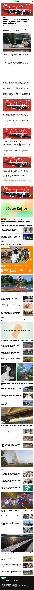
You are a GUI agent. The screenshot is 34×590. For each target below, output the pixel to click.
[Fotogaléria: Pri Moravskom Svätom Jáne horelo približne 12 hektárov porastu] (28, 438)
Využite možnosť (6, 584)
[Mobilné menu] (1, 1)
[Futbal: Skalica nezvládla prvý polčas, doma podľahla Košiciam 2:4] (28, 488)
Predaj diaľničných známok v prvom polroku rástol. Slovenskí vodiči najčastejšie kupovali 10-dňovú (16, 553)
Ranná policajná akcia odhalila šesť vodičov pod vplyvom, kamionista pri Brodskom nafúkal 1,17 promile (11, 403)
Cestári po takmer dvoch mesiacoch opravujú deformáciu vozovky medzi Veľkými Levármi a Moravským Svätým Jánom (11, 352)
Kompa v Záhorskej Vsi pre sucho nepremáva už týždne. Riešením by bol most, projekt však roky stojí (11, 572)
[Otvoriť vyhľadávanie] (32, 1)
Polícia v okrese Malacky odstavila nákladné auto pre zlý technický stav (17, 426)
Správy (4, 17)
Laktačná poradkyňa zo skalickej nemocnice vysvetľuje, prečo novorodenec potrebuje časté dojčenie (11, 306)
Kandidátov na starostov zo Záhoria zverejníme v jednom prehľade (17, 340)
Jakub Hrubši (11, 31)
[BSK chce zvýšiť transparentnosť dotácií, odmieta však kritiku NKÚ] (28, 516)
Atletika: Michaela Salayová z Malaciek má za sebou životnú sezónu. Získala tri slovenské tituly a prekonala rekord (15, 293)
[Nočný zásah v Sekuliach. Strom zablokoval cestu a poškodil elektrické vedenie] (28, 237)
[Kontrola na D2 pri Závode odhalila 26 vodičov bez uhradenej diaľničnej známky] (28, 389)
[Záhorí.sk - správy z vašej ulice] (17, 1)
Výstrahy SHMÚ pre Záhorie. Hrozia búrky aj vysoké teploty (12, 244)
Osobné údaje (15, 584)
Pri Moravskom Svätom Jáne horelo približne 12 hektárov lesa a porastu (16, 468)
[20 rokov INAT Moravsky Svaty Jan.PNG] (17, 9)
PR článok (2, 223)
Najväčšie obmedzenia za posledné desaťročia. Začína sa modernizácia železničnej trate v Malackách (11, 523)
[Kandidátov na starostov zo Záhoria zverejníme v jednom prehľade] (17, 330)
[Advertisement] (17, 73)
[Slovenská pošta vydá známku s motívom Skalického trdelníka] (28, 299)
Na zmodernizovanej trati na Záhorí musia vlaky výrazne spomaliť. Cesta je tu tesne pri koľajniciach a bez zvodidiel (11, 345)
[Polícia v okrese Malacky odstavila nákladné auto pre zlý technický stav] (17, 415)
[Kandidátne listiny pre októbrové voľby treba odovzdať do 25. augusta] (28, 431)
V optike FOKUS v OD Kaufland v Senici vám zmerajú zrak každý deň (16, 225)
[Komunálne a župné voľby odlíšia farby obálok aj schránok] (28, 396)
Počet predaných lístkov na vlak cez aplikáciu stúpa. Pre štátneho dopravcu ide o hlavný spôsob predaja (11, 565)
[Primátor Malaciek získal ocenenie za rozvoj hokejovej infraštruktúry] (28, 481)
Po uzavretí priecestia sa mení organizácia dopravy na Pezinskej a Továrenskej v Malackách (10, 445)
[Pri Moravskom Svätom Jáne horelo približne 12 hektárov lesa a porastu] (17, 458)
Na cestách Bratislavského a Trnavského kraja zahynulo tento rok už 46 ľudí (17, 511)
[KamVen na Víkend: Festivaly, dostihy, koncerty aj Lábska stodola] (17, 254)
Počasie (3, 241)
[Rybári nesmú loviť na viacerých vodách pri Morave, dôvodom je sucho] (28, 530)
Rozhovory (2, 381)
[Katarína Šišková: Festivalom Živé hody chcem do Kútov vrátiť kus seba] (17, 372)
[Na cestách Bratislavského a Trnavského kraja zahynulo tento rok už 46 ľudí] (17, 500)
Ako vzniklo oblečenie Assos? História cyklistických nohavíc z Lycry (16, 319)
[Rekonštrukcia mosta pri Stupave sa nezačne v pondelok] (28, 559)
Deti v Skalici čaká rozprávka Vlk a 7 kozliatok (3, 269)
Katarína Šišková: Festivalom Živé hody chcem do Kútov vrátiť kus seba (17, 384)
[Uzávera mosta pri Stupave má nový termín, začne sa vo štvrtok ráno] (28, 359)
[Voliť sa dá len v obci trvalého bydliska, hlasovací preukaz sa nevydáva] (28, 230)
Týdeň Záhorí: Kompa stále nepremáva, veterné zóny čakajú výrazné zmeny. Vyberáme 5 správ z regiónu (16, 220)
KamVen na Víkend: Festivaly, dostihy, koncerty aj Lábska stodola (15, 266)
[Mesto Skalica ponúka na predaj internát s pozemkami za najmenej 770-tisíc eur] (28, 474)
